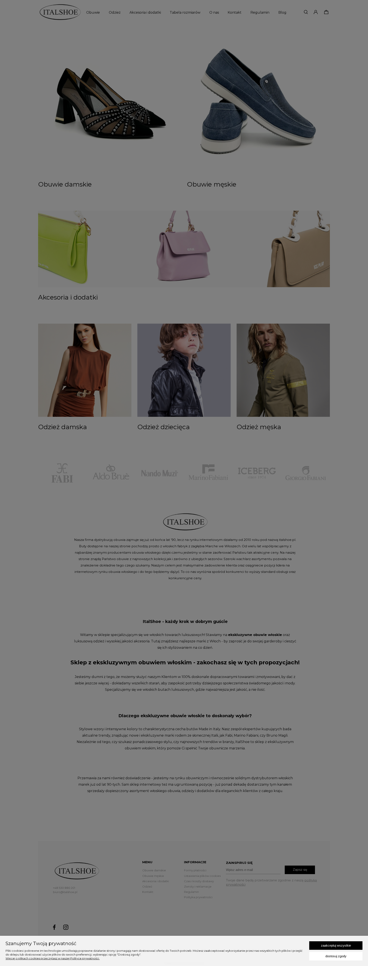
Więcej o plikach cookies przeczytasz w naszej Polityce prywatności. (53, 958)
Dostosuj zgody (335, 956)
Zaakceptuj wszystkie (336, 945)
